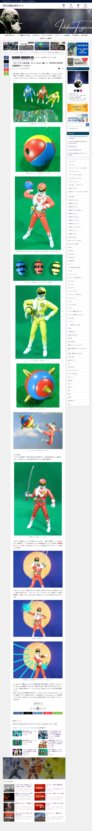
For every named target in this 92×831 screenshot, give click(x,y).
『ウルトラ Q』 (71, 164)
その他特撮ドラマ (72, 331)
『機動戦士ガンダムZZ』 (73, 216)
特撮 (69, 393)
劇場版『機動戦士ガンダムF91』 (75, 353)
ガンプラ (70, 307)
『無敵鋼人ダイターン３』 (74, 223)
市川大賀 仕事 (75, 35)
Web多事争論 (66, 35)
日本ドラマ (70, 377)
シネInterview (71, 318)
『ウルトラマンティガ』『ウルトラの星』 (77, 168)
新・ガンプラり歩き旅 (47, 35)
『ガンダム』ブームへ (73, 181)
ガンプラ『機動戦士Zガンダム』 (75, 311)
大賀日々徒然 (84, 35)
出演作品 (70, 338)
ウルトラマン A (71, 287)
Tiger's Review (35, 35)
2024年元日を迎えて (72, 146)
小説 (69, 363)
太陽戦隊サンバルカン (46, 57)
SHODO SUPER (24, 59)
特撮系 (69, 397)
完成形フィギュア (16, 57)
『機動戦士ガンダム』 (73, 213)
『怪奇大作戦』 (71, 196)
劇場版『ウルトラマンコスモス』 (75, 345)
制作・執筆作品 (71, 341)
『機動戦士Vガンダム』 (73, 203)
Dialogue (70, 247)
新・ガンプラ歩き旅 (25, 57)
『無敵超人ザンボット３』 (74, 220)
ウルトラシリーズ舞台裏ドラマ (75, 277)
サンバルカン (16, 59)
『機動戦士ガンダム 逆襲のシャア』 (76, 210)
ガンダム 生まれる (72, 304)
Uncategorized (71, 257)
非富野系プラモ (71, 400)
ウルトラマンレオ (72, 297)
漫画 (69, 390)
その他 (69, 328)
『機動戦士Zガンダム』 (73, 206)
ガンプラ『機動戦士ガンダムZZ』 (75, 314)
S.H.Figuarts (71, 250)
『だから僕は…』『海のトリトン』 (76, 184)
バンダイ (38, 57)
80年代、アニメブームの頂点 (74, 240)
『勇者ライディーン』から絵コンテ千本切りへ (78, 192)
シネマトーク (58, 35)
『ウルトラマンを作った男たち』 (75, 174)
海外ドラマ (70, 387)
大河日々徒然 (71, 356)
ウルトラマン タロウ (72, 291)
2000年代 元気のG (72, 237)
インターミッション (72, 274)
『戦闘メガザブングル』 (73, 200)
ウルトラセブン (71, 280)
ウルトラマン (71, 284)
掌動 (55, 57)
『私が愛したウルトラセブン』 (75, 227)
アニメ (69, 264)
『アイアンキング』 (72, 161)
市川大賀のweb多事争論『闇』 (75, 149)
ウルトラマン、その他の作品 (74, 294)
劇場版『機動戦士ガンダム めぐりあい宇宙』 (77, 349)
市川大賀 (62, 68)
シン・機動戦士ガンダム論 (23, 35)
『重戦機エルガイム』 (73, 233)
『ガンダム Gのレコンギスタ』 (75, 178)
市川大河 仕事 (71, 366)
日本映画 (70, 380)
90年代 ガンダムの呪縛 (73, 243)
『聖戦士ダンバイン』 (73, 230)
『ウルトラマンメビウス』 (74, 171)
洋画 (69, 383)
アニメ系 (70, 270)
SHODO (32, 59)
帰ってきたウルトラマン (73, 370)
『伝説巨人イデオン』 (73, 188)
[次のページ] (38, 705)
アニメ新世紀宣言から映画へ (74, 267)
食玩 (32, 57)
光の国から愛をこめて (10, 35)
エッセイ (70, 301)
